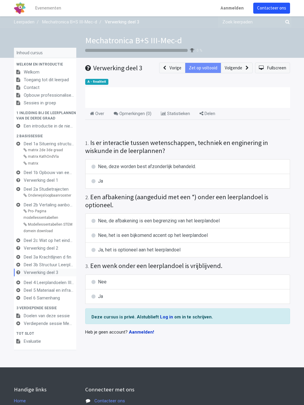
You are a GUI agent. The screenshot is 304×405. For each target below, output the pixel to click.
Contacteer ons (271, 8)
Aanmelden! (141, 332)
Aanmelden (232, 8)
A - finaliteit (97, 82)
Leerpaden (24, 22)
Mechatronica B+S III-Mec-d (133, 40)
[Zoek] (286, 22)
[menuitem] (48, 8)
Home (20, 401)
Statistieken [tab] (178, 113)
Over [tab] (99, 113)
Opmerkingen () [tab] (134, 113)
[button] (45, 64)
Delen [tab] (209, 113)
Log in (167, 317)
